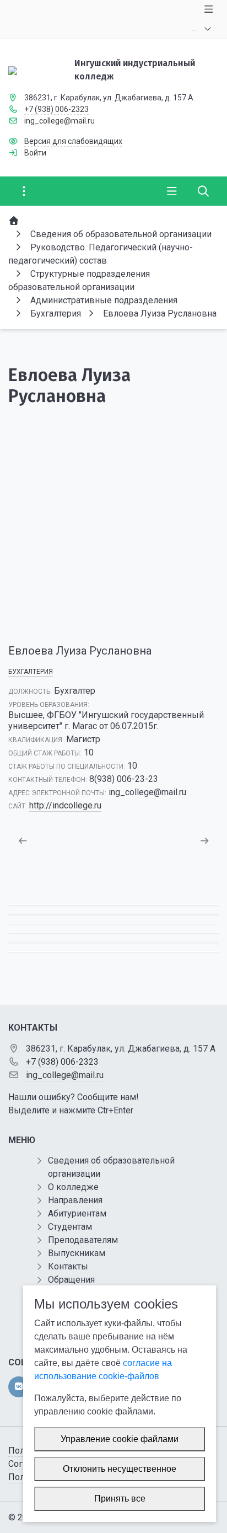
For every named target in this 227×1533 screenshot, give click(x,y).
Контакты (68, 1266)
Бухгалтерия (30, 672)
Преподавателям (83, 1240)
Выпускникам (76, 1253)
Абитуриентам (77, 1213)
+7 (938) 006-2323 (56, 109)
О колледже (73, 1187)
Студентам (70, 1226)
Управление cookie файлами (120, 1439)
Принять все (119, 1498)
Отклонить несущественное (119, 1468)
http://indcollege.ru (65, 805)
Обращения (71, 1279)
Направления (75, 1200)
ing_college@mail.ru (59, 120)
